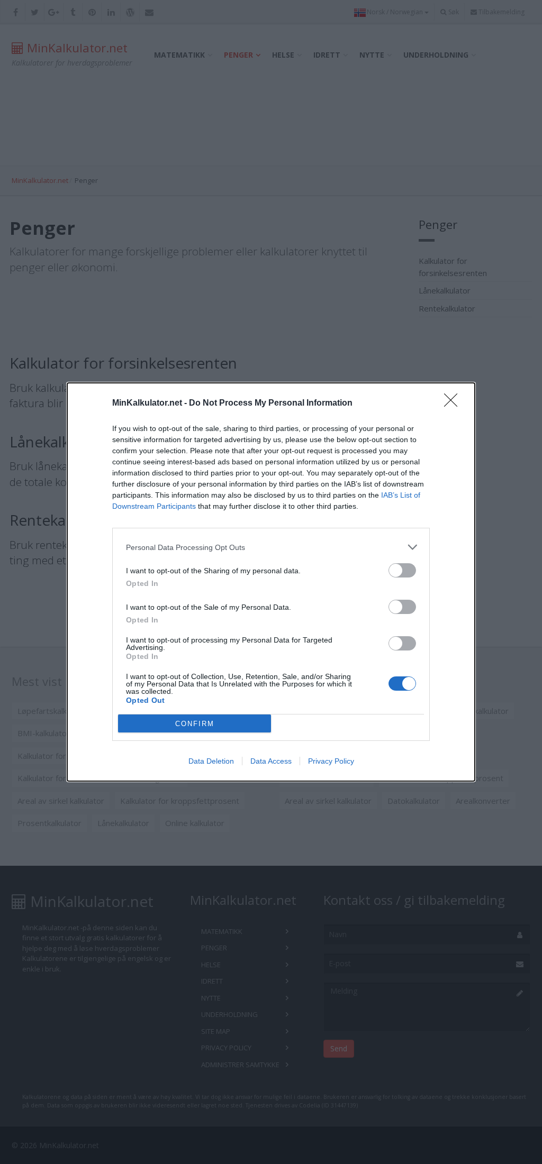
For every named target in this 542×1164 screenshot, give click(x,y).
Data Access (271, 761)
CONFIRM (194, 724)
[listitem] (271, 547)
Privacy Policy (331, 761)
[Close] (454, 403)
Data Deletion (211, 761)
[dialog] (271, 582)
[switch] (402, 570)
